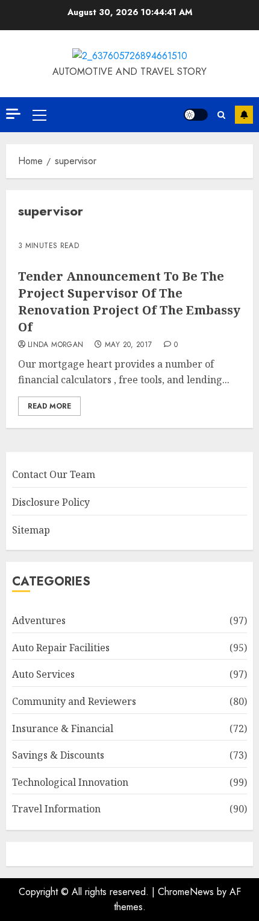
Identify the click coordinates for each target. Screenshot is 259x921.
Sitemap (31, 530)
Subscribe (244, 115)
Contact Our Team (53, 474)
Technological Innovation (70, 782)
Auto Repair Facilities (61, 647)
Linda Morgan (55, 345)
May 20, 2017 (128, 345)
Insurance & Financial (62, 728)
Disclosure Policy (51, 502)
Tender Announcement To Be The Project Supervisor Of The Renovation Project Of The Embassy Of (129, 301)
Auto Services (43, 674)
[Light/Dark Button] (196, 115)
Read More (49, 406)
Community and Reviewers (74, 701)
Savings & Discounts (58, 755)
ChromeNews (186, 892)
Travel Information (56, 808)
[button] (39, 114)
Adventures (39, 620)
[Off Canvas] (13, 114)
